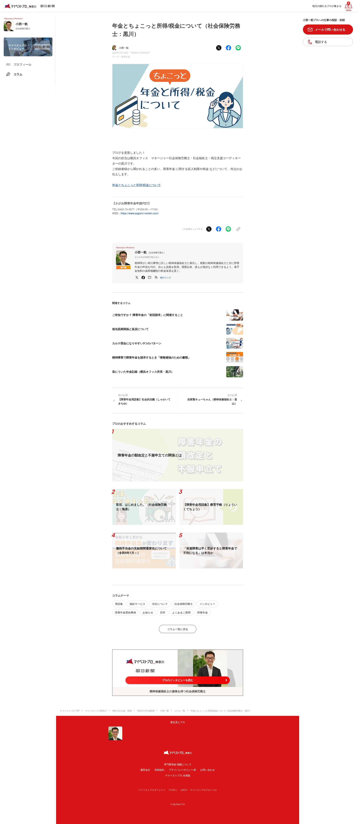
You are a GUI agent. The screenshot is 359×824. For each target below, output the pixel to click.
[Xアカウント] (137, 277)
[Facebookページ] (143, 277)
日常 (162, 612)
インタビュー (207, 604)
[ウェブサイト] (149, 277)
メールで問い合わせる (330, 29)
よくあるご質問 (181, 612)
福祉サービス (137, 604)
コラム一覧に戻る (177, 629)
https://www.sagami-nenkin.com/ (140, 213)
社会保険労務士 (183, 604)
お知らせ (148, 612)
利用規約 (159, 770)
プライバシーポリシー (181, 770)
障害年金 (125, 56)
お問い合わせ (207, 770)
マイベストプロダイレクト (152, 789)
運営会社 (145, 770)
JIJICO (183, 789)
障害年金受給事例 (125, 612)
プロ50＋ (173, 789)
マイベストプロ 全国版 (177, 775)
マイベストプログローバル (203, 789)
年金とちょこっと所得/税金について (136, 185)
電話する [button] (321, 42)
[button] (165, 277)
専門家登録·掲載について (177, 764)
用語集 (119, 604)
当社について (160, 604)
